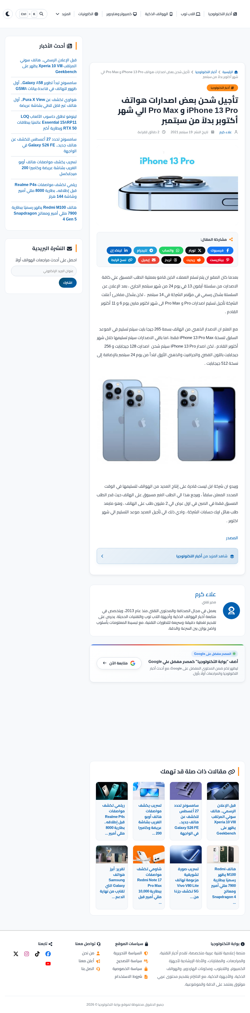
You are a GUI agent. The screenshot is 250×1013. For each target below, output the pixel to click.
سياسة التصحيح (129, 960)
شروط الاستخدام (129, 976)
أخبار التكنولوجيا (206, 72)
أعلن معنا (87, 960)
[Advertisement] (167, 49)
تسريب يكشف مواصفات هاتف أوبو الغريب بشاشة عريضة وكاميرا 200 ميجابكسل (48, 167)
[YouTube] (48, 964)
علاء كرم (225, 132)
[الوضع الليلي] (8, 14)
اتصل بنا (88, 968)
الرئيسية (228, 72)
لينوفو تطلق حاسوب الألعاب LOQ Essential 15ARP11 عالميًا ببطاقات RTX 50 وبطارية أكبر (47, 122)
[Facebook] (48, 954)
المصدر (232, 538)
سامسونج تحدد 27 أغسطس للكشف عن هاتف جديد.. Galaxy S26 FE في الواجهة (44, 145)
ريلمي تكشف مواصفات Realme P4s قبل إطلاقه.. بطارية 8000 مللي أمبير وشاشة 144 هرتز (46, 190)
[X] (16, 954)
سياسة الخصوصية (128, 968)
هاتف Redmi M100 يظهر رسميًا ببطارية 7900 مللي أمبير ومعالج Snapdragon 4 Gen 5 (44, 213)
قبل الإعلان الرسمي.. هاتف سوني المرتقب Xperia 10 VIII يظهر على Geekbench (48, 66)
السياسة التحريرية (128, 953)
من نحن (88, 953)
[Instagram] (26, 954)
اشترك (67, 283)
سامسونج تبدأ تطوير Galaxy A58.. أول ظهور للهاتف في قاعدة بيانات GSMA (45, 85)
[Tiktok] (37, 954)
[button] (62, 14)
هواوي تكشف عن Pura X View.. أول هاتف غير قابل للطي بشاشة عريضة (45, 102)
